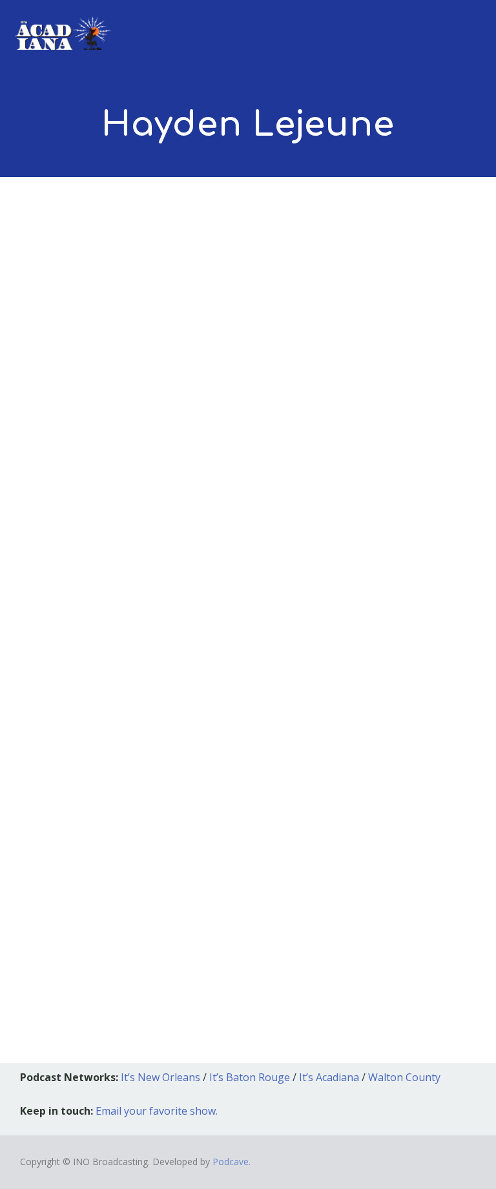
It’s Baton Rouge (249, 1077)
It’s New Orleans (160, 1077)
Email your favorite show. (157, 1111)
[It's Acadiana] (63, 25)
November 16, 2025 (75, 774)
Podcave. (231, 1161)
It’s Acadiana (329, 1077)
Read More (59, 941)
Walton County (404, 1077)
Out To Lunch (169, 774)
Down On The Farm (105, 755)
